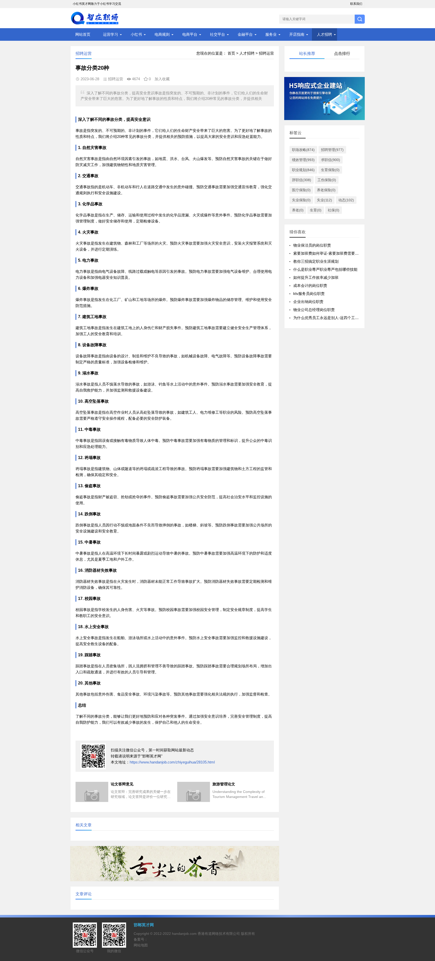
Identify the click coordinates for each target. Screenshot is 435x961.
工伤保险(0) (326, 180)
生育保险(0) (330, 170)
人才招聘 (324, 34)
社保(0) (333, 210)
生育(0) (315, 210)
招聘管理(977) (332, 150)
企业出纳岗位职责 (308, 301)
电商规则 (162, 34)
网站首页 (82, 34)
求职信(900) (330, 160)
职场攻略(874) (303, 150)
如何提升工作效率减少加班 (316, 277)
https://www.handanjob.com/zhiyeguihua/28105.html (172, 762)
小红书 (136, 34)
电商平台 (189, 34)
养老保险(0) (326, 190)
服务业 (271, 34)
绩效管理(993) (303, 160)
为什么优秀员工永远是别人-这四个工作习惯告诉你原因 (339, 318)
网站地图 (141, 945)
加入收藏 (162, 79)
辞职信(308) (301, 180)
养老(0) (298, 210)
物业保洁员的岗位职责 (312, 245)
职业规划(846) (303, 170)
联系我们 (356, 4)
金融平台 (245, 34)
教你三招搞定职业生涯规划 (316, 261)
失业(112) (324, 200)
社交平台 (217, 34)
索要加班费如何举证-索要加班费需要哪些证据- (332, 253)
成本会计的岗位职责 (310, 285)
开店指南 (296, 34)
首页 (231, 53)
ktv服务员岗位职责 (309, 293)
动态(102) (346, 200)
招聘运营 (266, 53)
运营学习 (110, 34)
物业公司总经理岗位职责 (314, 309)
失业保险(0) (301, 200)
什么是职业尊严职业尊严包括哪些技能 (325, 269)
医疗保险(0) (301, 190)
